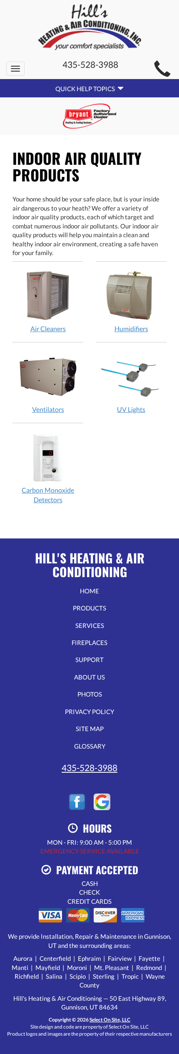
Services (89, 625)
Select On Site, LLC (110, 1020)
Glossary (89, 746)
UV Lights (131, 409)
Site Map (90, 728)
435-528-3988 (89, 767)
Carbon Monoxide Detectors (48, 494)
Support (89, 659)
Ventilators (48, 409)
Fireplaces (89, 642)
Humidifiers (131, 328)
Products (89, 608)
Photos (89, 694)
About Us (89, 677)
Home (89, 591)
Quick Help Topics (86, 88)
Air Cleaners (48, 328)
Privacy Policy (89, 711)
